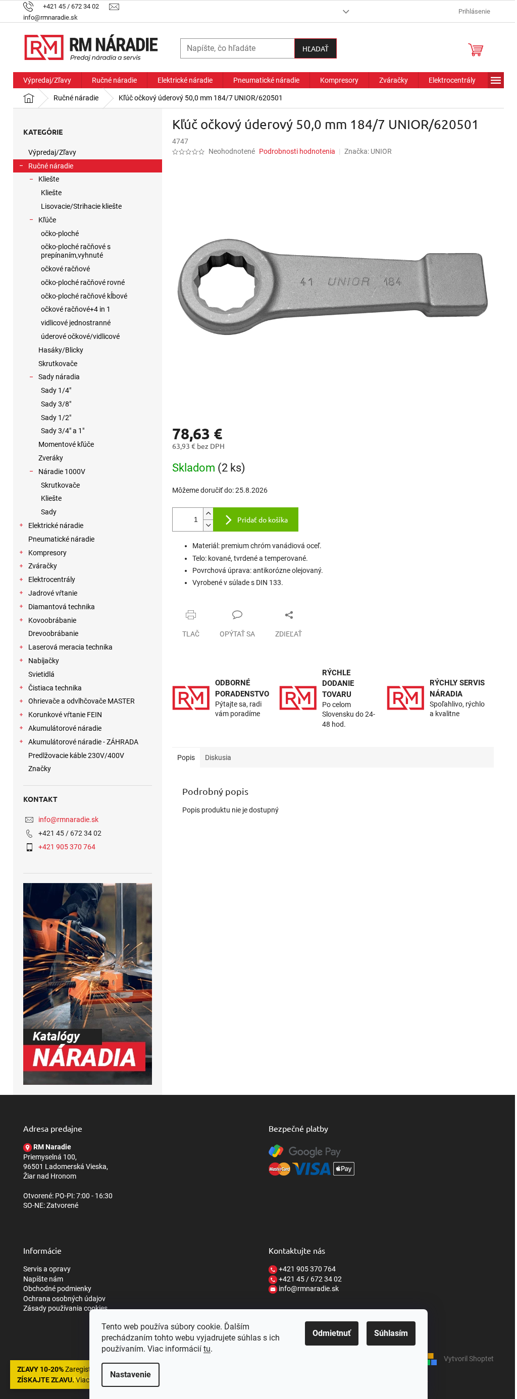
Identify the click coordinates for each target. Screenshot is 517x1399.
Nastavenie (130, 1374)
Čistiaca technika (55, 688)
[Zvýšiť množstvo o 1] (208, 513)
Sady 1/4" (56, 390)
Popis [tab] (186, 757)
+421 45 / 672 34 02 (309, 1279)
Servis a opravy (47, 1269)
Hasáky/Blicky (60, 350)
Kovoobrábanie (52, 620)
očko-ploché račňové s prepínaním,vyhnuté (76, 251)
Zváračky (42, 566)
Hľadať (315, 48)
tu (207, 1349)
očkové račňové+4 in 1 (76, 309)
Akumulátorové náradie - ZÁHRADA (83, 742)
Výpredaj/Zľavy (52, 152)
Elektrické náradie (55, 525)
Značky (39, 769)
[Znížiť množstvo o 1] (208, 525)
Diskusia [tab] (218, 757)
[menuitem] (47, 80)
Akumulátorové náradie (64, 728)
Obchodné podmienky (57, 1289)
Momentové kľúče (66, 444)
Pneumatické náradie (61, 539)
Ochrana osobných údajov (64, 1299)
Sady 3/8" (56, 404)
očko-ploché (60, 233)
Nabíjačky (43, 661)
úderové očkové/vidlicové (80, 336)
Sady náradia (59, 377)
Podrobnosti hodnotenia (297, 151)
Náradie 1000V (61, 472)
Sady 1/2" (56, 418)
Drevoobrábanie (53, 633)
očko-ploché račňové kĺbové (84, 296)
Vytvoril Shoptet (469, 1358)
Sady (49, 512)
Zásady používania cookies (65, 1308)
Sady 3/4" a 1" (62, 431)
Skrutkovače (57, 364)
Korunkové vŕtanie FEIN (65, 715)
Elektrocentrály (51, 579)
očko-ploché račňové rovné (83, 282)
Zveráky (50, 458)
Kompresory (47, 553)
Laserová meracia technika (70, 647)
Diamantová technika (61, 607)
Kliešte (48, 179)
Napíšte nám (43, 1279)
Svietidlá (41, 674)
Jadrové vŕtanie (52, 593)
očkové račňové (65, 269)
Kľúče (47, 220)
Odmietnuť (332, 1333)
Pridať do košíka (262, 519)
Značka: (368, 151)
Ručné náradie (50, 166)
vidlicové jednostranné (76, 323)
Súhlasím (391, 1333)
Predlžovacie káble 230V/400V (76, 755)
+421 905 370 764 (66, 847)
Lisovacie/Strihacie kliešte (81, 206)
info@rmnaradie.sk (68, 819)
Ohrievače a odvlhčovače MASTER (81, 701)
